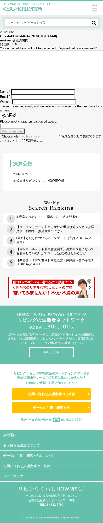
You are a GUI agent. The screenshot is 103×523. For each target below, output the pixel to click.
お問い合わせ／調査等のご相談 (51, 394)
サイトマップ (13, 476)
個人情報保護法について (21, 445)
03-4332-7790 (72, 420)
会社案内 (10, 435)
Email (5, 96)
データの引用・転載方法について (28, 456)
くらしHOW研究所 (22, 10)
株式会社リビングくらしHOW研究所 (38, 177)
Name (5, 91)
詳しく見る (51, 352)
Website (5, 102)
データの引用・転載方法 (51, 408)
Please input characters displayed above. (28, 121)
